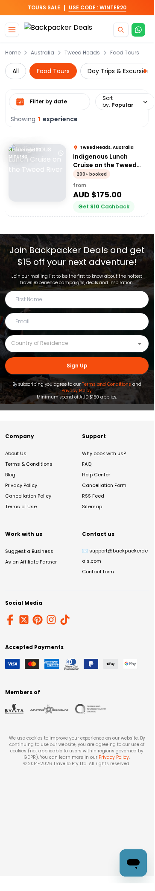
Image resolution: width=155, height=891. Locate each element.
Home (12, 52)
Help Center (96, 474)
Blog (10, 474)
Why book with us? (104, 453)
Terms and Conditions (106, 384)
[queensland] (90, 709)
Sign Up (77, 365)
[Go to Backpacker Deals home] (58, 30)
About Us (15, 453)
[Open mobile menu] (12, 30)
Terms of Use (21, 506)
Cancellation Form (104, 485)
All (15, 71)
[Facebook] (10, 620)
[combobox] (70, 343)
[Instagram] (51, 620)
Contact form (98, 571)
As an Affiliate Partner (31, 561)
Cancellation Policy (28, 495)
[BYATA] (14, 709)
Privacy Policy (76, 390)
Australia (42, 52)
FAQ (86, 464)
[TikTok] (65, 620)
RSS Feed (93, 495)
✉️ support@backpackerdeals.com (115, 555)
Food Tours (124, 52)
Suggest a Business (29, 551)
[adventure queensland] (49, 709)
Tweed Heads (82, 52)
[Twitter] (24, 620)
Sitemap (92, 506)
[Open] (140, 344)
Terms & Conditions (29, 464)
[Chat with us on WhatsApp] (138, 30)
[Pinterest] (37, 620)
